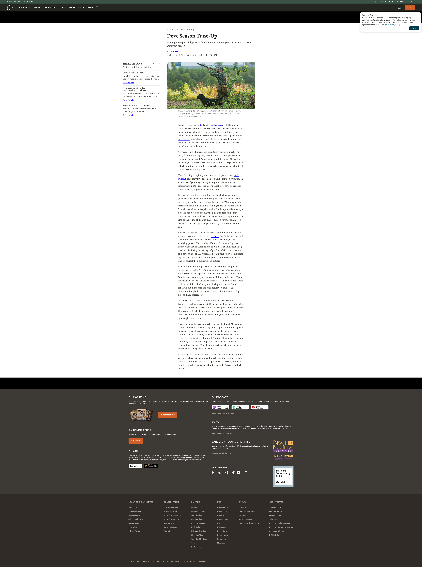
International (169, 523)
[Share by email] (215, 55)
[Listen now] (221, 407)
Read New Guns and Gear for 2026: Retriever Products (139, 89)
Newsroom (221, 539)
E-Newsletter (222, 535)
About (81, 7)
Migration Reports (198, 511)
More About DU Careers (221, 453)
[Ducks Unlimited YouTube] (238, 472)
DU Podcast (222, 511)
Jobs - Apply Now (136, 519)
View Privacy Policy (392, 25)
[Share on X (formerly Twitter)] (212, 55)
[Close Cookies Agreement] (418, 15)
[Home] (10, 7)
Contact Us (175, 561)
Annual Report (134, 523)
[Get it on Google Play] (151, 466)
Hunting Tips (196, 519)
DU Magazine (222, 507)
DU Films (221, 515)
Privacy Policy (134, 531)
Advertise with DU (276, 531)
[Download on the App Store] (135, 466)
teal (202, 125)
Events (62, 7)
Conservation (24, 7)
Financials (133, 527)
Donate (410, 7)
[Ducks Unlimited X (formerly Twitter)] (219, 472)
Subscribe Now (168, 415)
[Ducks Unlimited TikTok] (233, 472)
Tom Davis (175, 52)
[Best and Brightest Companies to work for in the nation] (283, 450)
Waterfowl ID (196, 515)
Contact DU (133, 507)
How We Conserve (171, 507)
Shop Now (135, 441)
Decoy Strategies (198, 523)
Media (72, 7)
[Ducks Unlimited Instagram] (226, 472)
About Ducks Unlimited (141, 502)
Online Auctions (245, 519)
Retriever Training (185, 30)
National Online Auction (249, 523)
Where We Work (170, 511)
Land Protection (170, 527)
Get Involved (50, 7)
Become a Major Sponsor (279, 523)
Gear (193, 543)
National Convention (247, 511)
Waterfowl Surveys (171, 519)
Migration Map (14, 2)
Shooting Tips (197, 535)
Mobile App (222, 543)
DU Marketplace (275, 535)
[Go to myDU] (399, 7)
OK (414, 28)
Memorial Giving (276, 515)
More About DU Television (222, 433)
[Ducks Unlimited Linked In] (245, 472)
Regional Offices (135, 511)
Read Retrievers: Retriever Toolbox (140, 105)
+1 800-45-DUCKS (160, 561)
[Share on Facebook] (207, 55)
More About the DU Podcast (223, 413)
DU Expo (242, 515)
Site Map (202, 561)
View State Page (407, 2)
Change (394, 2)
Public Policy (169, 531)
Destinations (196, 547)
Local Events (244, 507)
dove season (184, 139)
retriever (215, 236)
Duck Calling (196, 527)
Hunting (37, 7)
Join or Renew (275, 507)
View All (156, 64)
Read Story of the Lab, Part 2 (137, 72)
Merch (90, 7)
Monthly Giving (275, 511)
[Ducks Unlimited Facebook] (213, 472)
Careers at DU (134, 515)
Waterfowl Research (172, 515)
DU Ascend (221, 527)
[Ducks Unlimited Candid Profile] (283, 476)
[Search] (97, 7)
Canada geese (215, 125)
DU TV (219, 523)
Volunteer (28, 2)
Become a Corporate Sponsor (281, 527)
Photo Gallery (222, 531)
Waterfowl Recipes (199, 539)
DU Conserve (222, 519)
